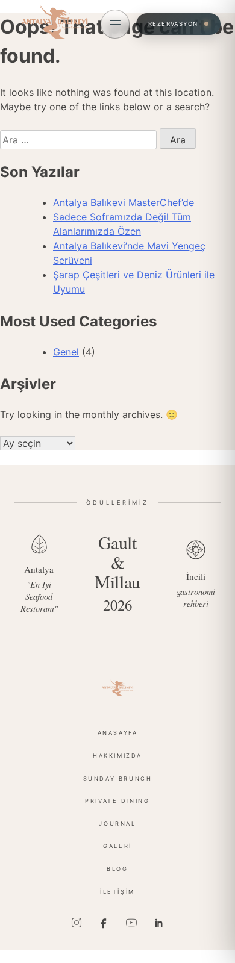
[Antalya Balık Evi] (117, 687)
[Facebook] (103, 922)
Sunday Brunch (117, 778)
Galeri (117, 846)
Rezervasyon (173, 23)
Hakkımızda (117, 755)
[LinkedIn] (158, 922)
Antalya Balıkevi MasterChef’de (123, 202)
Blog (117, 868)
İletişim (117, 891)
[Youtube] (131, 922)
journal (117, 823)
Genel (66, 352)
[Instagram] (76, 922)
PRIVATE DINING (117, 800)
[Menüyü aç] (115, 24)
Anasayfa (118, 732)
